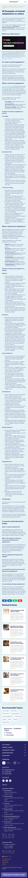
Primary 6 (21, 6)
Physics (9, 719)
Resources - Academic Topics (9, 6)
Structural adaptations (7, 86)
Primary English (6, 710)
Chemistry (15, 719)
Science (4, 7)
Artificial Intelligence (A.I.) (8, 716)
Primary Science (6, 713)
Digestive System (6, 722)
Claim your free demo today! (14, 875)
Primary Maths (14, 710)
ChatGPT (4, 719)
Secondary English (15, 713)
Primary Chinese (18, 716)
